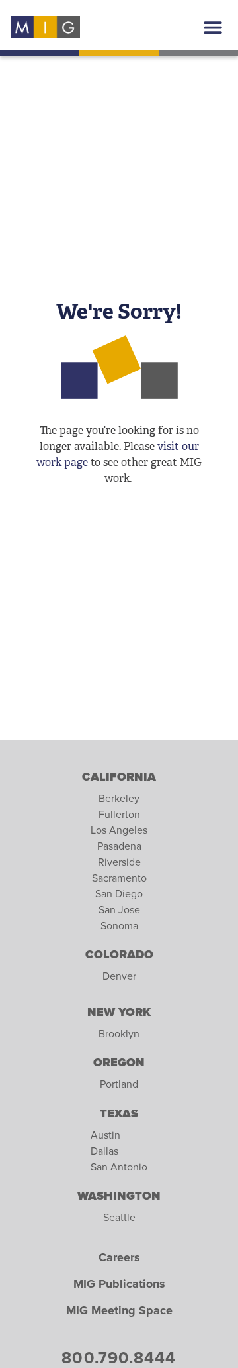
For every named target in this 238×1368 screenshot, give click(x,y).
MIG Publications (119, 1284)
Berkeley (119, 798)
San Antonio (119, 1167)
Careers (119, 1258)
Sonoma (119, 926)
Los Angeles (119, 830)
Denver (119, 976)
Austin (105, 1135)
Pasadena (119, 846)
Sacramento (119, 878)
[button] (212, 27)
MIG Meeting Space (119, 1311)
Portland (119, 1084)
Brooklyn (119, 1034)
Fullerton (119, 814)
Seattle (119, 1217)
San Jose (119, 910)
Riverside (119, 862)
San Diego (119, 894)
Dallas (104, 1151)
